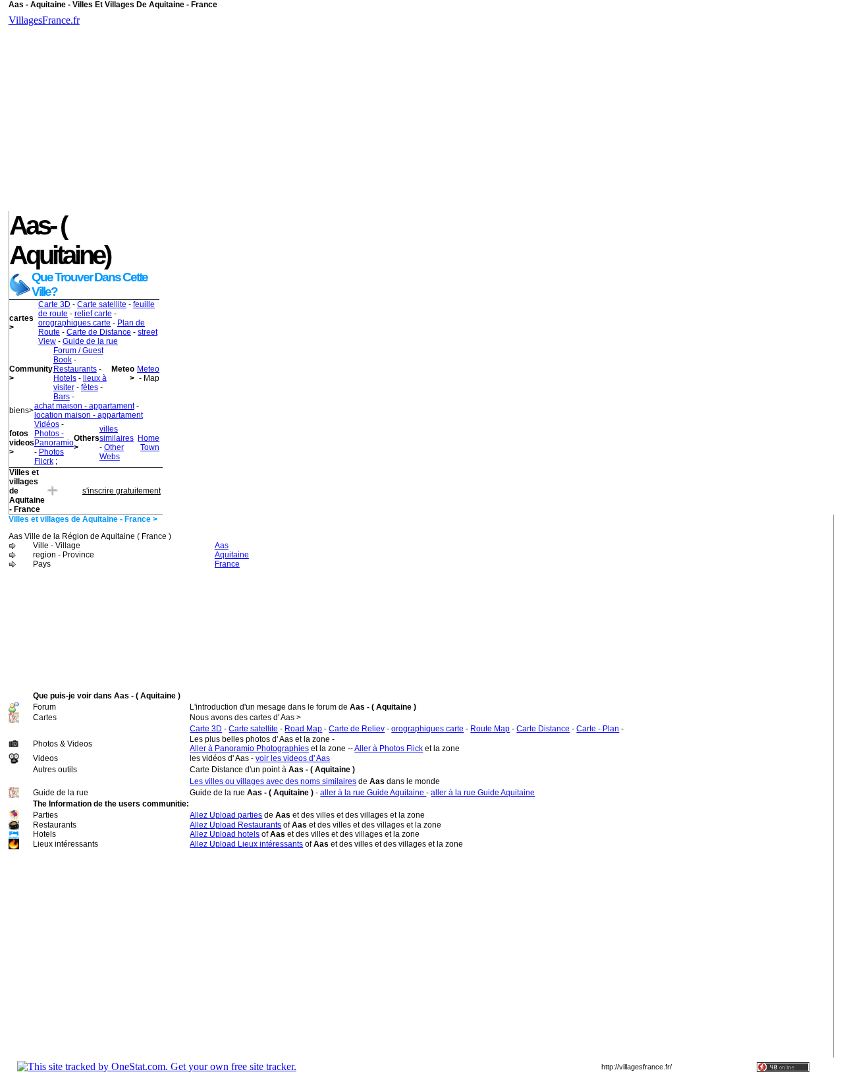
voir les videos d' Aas (293, 758)
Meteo (148, 369)
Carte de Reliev (357, 728)
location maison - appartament (88, 415)
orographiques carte (74, 322)
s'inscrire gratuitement (121, 490)
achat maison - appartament (84, 405)
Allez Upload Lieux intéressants (246, 844)
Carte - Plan (597, 728)
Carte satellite (101, 304)
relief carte (93, 313)
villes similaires (116, 433)
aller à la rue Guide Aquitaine (373, 792)
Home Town (148, 443)
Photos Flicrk (49, 456)
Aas (222, 545)
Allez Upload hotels (224, 834)
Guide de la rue (90, 341)
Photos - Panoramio (54, 438)
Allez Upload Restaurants (235, 825)
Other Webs (111, 452)
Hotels (64, 378)
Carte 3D (54, 304)
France (227, 564)
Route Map (490, 728)
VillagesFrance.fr (44, 20)
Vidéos (46, 424)
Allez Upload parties (226, 815)
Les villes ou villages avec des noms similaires (273, 781)
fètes (89, 387)
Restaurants (75, 369)
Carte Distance (543, 728)
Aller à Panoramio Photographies (249, 748)
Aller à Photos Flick (388, 748)
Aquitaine (232, 554)
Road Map (303, 728)
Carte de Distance (99, 332)
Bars (61, 396)
